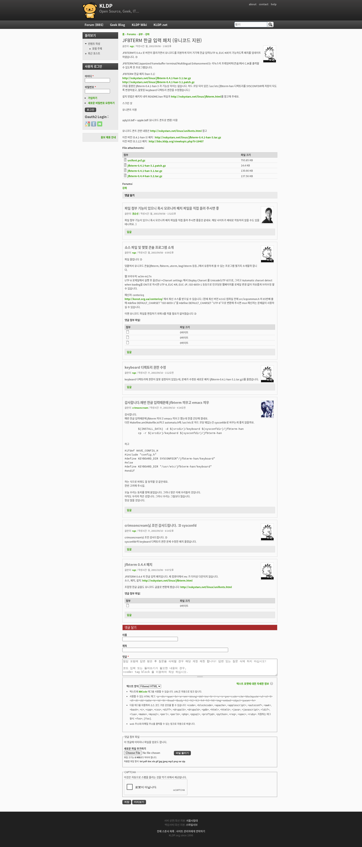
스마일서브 (192, 824)
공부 (140, 34)
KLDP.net (160, 24)
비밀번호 (90, 87)
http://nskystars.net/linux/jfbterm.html (196, 96)
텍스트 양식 (133, 686)
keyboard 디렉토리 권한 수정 (145, 367)
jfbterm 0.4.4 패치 (138, 564)
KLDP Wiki (139, 24)
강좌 (147, 34)
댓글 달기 (129, 195)
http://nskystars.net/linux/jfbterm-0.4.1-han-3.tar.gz (188, 137)
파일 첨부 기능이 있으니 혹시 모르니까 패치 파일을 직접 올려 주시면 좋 (172, 208)
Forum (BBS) (94, 24)
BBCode (143, 691)
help (274, 4)
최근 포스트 (94, 53)
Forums (131, 34)
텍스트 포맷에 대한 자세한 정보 (253, 683)
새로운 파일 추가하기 (135, 748)
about (252, 4)
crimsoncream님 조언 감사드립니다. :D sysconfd (161, 525)
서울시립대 (192, 820)
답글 (129, 232)
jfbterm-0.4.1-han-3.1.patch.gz (147, 165)
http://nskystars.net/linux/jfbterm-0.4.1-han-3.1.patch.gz (158, 82)
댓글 (125, 656)
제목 (124, 645)
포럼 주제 (97, 48)
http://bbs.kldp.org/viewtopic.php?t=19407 (176, 141)
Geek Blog (117, 24)
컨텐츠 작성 (94, 43)
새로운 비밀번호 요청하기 (101, 103)
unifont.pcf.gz (136, 160)
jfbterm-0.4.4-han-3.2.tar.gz (145, 176)
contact (263, 4)
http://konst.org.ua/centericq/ (144, 299)
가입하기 (92, 98)
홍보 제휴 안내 (108, 137)
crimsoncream (140, 407)
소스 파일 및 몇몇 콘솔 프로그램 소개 (149, 247)
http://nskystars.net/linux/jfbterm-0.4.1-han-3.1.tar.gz (156, 78)
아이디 (89, 76)
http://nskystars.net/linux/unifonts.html (176, 131)
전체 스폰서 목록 (165, 831)
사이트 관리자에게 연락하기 (190, 831)
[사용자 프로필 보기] (269, 61)
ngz (132, 46)
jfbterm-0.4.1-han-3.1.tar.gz (145, 170)
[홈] (90, 10)
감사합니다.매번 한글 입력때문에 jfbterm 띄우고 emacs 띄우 (167, 402)
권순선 (135, 213)
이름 (124, 635)
